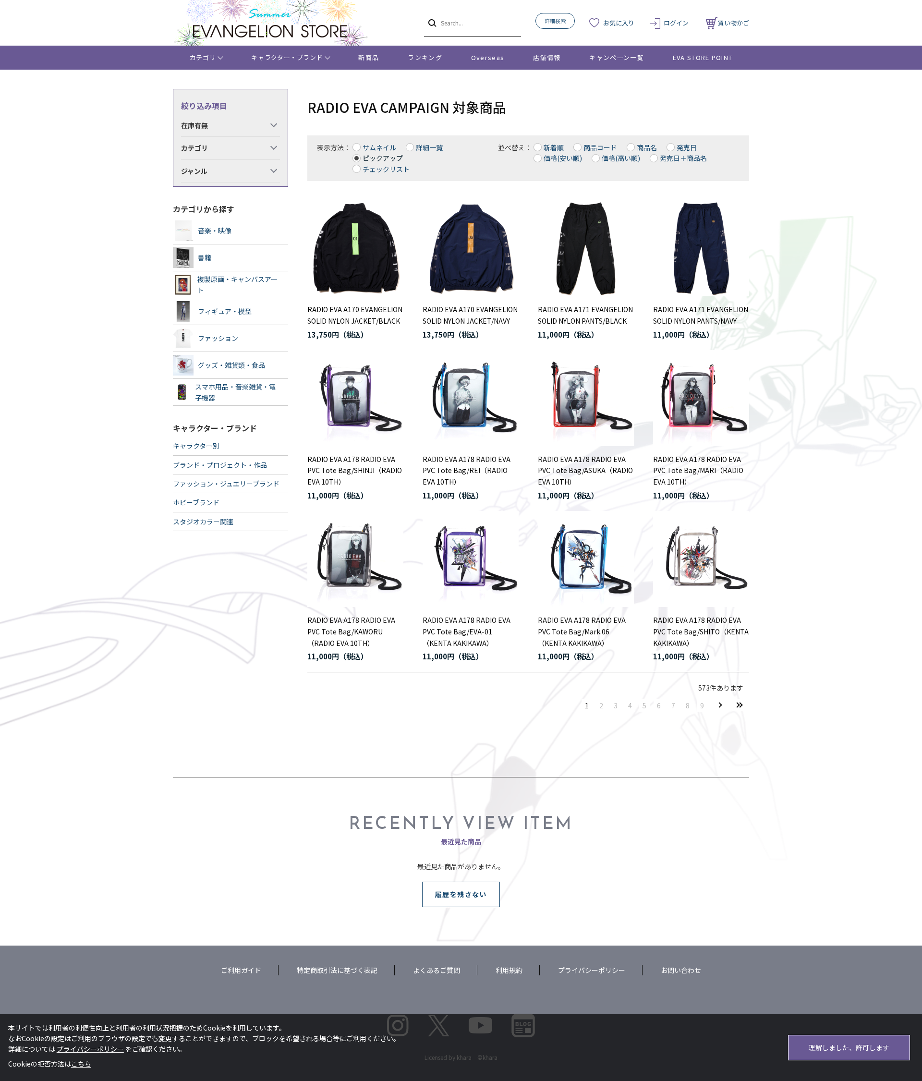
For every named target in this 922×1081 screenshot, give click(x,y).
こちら (81, 1064)
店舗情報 (546, 57)
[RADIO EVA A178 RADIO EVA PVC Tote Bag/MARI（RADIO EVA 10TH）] (701, 398)
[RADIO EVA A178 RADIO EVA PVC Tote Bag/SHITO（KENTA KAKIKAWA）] (701, 559)
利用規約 (509, 970)
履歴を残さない (461, 894)
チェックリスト (386, 169)
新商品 (368, 57)
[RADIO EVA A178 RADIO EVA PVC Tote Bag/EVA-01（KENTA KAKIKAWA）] (471, 559)
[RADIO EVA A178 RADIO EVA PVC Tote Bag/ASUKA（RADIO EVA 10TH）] (586, 398)
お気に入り (618, 22)
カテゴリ (203, 57)
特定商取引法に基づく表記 (337, 970)
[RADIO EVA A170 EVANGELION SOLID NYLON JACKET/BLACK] (355, 248)
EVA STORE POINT (703, 57)
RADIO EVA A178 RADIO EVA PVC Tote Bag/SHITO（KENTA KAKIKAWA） (701, 631)
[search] (431, 22)
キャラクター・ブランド (287, 57)
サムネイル (379, 147)
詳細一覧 (429, 147)
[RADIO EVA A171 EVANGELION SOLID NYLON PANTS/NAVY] (701, 248)
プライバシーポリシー (591, 970)
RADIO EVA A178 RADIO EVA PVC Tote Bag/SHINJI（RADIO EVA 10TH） (354, 470)
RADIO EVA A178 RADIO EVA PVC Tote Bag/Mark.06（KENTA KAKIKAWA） (582, 631)
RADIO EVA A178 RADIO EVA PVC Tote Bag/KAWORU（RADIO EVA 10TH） (351, 631)
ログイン (676, 22)
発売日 (687, 147)
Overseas (487, 57)
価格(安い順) (563, 158)
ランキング (425, 57)
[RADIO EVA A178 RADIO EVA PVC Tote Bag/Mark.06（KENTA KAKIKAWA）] (586, 559)
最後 (739, 705)
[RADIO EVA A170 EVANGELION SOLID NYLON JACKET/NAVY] (471, 248)
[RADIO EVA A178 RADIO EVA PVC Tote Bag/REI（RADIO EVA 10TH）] (471, 398)
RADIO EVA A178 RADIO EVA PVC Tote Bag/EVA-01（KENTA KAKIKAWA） (466, 631)
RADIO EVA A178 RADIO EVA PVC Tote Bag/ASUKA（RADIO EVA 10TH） (585, 470)
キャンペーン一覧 (616, 57)
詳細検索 (555, 20)
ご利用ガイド (241, 970)
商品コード (600, 147)
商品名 (647, 147)
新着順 (554, 147)
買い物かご (733, 22)
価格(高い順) (621, 158)
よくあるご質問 (436, 970)
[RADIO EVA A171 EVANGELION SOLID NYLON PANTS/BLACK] (586, 248)
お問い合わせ (681, 970)
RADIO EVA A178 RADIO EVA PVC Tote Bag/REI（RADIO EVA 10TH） (466, 470)
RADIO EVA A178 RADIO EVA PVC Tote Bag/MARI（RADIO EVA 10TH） (698, 470)
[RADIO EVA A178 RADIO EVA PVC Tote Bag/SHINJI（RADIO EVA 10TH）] (355, 398)
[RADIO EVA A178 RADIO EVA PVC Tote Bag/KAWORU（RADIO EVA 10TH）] (355, 559)
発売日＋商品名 (683, 158)
